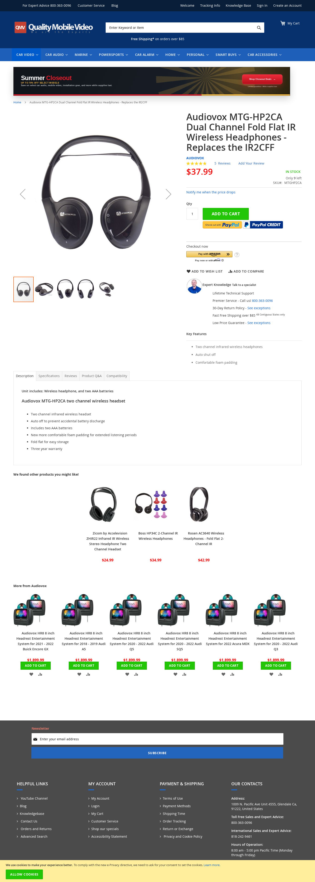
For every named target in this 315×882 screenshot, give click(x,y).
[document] (158, 871)
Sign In (262, 5)
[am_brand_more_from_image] (29, 625)
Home (17, 102)
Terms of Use (173, 798)
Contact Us (28, 821)
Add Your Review (251, 163)
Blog (114, 5)
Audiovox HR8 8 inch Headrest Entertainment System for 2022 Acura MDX (228, 638)
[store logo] (53, 27)
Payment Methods (177, 806)
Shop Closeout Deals (260, 79)
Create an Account (287, 5)
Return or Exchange (178, 829)
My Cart (97, 813)
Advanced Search (34, 836)
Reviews (71, 376)
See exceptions (258, 308)
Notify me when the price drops (210, 192)
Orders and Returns (36, 829)
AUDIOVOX (195, 158)
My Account (100, 798)
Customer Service (91, 5)
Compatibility (117, 376)
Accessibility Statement (109, 836)
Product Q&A (92, 376)
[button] (22, 194)
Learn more (212, 865)
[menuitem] (26, 54)
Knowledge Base (238, 5)
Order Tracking (174, 821)
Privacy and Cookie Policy (182, 836)
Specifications (49, 376)
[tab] (24, 376)
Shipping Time (174, 813)
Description (25, 376)
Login (95, 806)
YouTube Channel (34, 798)
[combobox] (185, 27)
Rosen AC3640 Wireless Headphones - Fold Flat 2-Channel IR (204, 538)
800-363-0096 (60, 5)
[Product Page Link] (103, 525)
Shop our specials (105, 829)
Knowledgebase (32, 813)
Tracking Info (210, 5)
